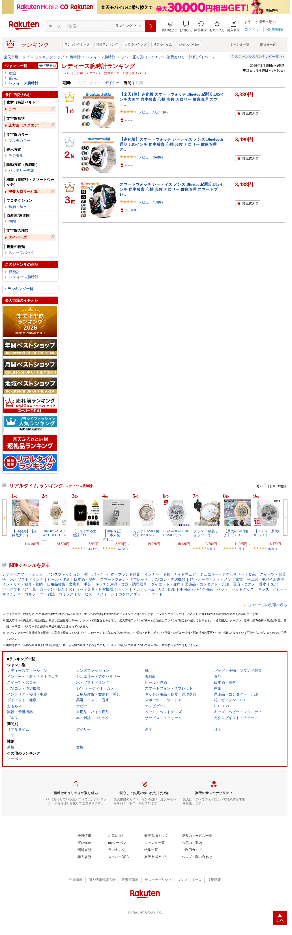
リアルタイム (162, 44)
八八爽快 (131, 210)
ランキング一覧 (20, 289)
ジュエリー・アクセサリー (222, 574)
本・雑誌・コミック (56, 594)
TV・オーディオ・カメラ (210, 579)
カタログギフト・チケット (141, 594)
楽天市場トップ (16, 57)
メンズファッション (63, 574)
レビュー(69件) (150, 157)
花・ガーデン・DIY (48, 589)
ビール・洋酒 (59, 579)
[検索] (150, 26)
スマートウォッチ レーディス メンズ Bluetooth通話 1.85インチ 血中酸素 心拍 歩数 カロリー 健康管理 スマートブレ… (171, 189)
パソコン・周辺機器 (168, 579)
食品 (252, 574)
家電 (239, 579)
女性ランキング (136, 44)
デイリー (112, 83)
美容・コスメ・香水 (249, 584)
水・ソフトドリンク (26, 579)
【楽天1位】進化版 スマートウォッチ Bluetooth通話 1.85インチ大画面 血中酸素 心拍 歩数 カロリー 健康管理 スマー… (172, 99)
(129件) (272, 548)
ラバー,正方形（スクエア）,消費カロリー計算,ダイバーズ (168, 57)
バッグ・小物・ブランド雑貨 (116, 574)
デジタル (15, 155)
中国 (12, 221)
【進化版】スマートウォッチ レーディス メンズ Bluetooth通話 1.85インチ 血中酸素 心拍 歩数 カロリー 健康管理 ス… (171, 144)
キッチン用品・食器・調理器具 (121, 584)
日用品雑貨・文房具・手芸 (69, 584)
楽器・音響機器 (100, 589)
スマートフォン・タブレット (124, 579)
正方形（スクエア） (25, 125)
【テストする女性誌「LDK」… (85, 533)
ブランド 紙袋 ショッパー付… (206, 533)
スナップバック (21, 252)
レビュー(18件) (150, 202)
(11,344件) (93, 548)
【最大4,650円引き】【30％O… (236, 533)
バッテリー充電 (21, 170)
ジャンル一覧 (240, 44)
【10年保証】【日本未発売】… (113, 535)
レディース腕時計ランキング (98, 66)
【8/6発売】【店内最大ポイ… (24, 533)
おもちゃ (75, 589)
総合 (12, 73)
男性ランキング (107, 44)
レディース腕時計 (100, 57)
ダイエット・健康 (166, 584)
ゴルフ (30, 594)
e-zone (128, 120)
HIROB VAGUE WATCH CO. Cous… (54, 535)
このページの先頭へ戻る (267, 605)
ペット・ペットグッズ (235, 589)
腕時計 (75, 57)
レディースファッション (22, 574)
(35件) (211, 548)
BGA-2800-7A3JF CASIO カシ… (176, 533)
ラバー (14, 109)
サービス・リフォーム (96, 594)
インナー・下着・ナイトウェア (170, 574)
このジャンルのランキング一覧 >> (257, 57)
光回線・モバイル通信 (265, 579)
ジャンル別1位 (189, 44)
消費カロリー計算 (23, 191)
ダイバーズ (17, 237)
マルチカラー (19, 140)
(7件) (241, 548)
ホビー (122, 589)
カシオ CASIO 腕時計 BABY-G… (146, 533)
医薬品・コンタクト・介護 (207, 584)
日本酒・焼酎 (85, 579)
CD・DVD (167, 589)
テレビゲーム (144, 589)
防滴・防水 (17, 207)
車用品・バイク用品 (196, 589)
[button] (186, 26)
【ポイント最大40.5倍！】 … (267, 533)
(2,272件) (122, 548)
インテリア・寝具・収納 (22, 584)
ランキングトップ (77, 44)
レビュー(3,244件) (153, 112)
